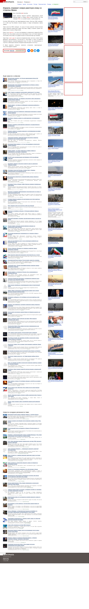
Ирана (28, 17)
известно (11, 32)
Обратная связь (6, 558)
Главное (19, 4)
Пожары (49, 4)
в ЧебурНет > (55, 4)
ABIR (22, 13)
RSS (7, 560)
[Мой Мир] (38, 50)
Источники (29, 4)
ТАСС (19, 18)
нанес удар (12, 38)
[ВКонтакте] (28, 50)
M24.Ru (12, 50)
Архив (24, 4)
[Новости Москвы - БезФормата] (7, 1)
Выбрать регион (6, 559)
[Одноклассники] (31, 50)
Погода (35, 4)
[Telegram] (35, 50)
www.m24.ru (7, 18)
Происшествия (42, 4)
